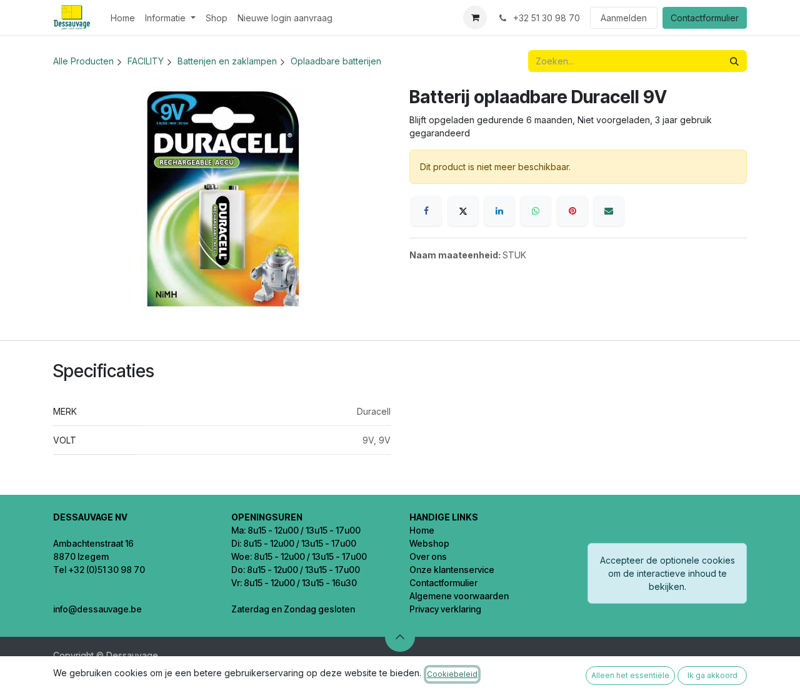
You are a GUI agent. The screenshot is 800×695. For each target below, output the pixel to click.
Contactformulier (705, 18)
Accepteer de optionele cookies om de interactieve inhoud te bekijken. (667, 573)
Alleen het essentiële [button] (630, 675)
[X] (463, 211)
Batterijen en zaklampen (227, 61)
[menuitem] (123, 17)
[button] (400, 637)
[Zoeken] (734, 61)
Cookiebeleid (452, 674)
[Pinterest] (573, 211)
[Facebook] (426, 211)
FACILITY (146, 61)
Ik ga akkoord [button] (713, 675)
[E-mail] (609, 211)
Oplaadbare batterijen (336, 61)
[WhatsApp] (536, 211)
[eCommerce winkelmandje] (475, 17)
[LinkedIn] (499, 211)
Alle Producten (83, 61)
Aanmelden (624, 18)
